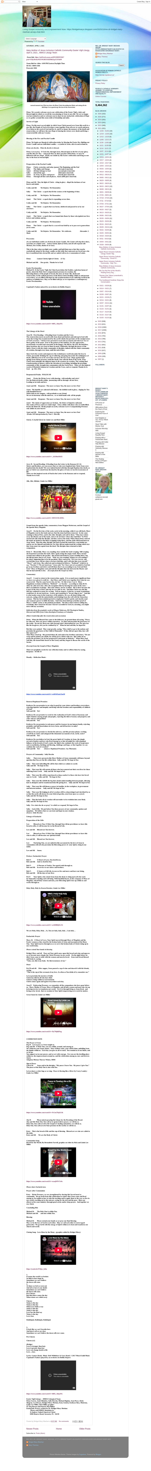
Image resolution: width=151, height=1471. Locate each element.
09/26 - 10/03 (104, 169)
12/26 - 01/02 (104, 131)
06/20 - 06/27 (104, 209)
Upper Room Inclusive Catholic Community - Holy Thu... (110, 262)
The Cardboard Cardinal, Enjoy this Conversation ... (111, 281)
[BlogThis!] (76, 1421)
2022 (100, 125)
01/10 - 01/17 (104, 315)
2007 (100, 359)
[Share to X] (78, 1421)
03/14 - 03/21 (104, 288)
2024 (100, 119)
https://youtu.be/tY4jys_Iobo (36, 1269)
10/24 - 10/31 (104, 157)
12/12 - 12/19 (104, 137)
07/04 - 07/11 (104, 204)
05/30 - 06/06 (104, 218)
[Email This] (73, 1421)
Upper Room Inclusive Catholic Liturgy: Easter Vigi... (110, 252)
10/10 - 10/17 (104, 163)
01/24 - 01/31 (104, 309)
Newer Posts (32, 1429)
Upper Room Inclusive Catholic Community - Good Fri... (110, 257)
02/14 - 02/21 (104, 300)
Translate (41, 41)
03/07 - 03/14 (104, 291)
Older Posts (84, 1429)
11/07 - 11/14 (104, 151)
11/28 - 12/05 (104, 142)
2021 (100, 128)
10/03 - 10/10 (104, 166)
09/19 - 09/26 (104, 172)
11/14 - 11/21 (104, 148)
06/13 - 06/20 (104, 212)
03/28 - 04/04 (104, 244)
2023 (100, 122)
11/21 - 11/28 (104, 145)
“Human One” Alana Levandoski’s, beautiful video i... (111, 276)
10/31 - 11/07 (104, 154)
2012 (100, 345)
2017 (100, 330)
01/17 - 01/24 (104, 312)
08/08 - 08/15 (104, 189)
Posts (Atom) (40, 1433)
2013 (100, 342)
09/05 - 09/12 (104, 177)
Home (59, 1429)
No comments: (64, 1421)
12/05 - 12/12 (104, 140)
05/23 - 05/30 (104, 221)
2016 (100, 333)
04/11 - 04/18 (104, 239)
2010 (100, 350)
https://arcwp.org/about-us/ (104, 75)
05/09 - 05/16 (104, 227)
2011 (100, 347)
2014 (100, 339)
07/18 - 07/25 (104, 198)
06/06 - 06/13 (104, 215)
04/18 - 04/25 (104, 236)
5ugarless (82, 1454)
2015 (100, 336)
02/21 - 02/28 (104, 297)
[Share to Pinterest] (82, 1421)
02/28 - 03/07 (104, 294)
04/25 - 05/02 (104, 233)
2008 (100, 356)
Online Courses (100, 96)
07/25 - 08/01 (104, 195)
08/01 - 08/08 (104, 192)
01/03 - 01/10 (104, 317)
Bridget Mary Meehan (105, 53)
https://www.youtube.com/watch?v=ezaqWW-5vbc (44, 1181)
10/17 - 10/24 (104, 160)
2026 (100, 114)
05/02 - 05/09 (104, 230)
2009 (100, 353)
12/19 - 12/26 (104, 134)
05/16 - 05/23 (104, 224)
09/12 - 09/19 (104, 174)
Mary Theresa (102, 57)
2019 (100, 324)
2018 (100, 327)
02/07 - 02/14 (104, 303)
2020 (100, 321)
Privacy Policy (100, 83)
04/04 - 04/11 (104, 242)
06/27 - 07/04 (104, 207)
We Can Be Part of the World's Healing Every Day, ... (109, 271)
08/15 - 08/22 (104, 186)
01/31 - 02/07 (104, 306)
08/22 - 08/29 (104, 183)
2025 (100, 117)
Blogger (98, 1454)
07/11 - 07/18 (104, 201)
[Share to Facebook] (80, 1421)
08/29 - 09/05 (104, 180)
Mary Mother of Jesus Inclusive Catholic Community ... (110, 248)
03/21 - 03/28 (104, 285)
